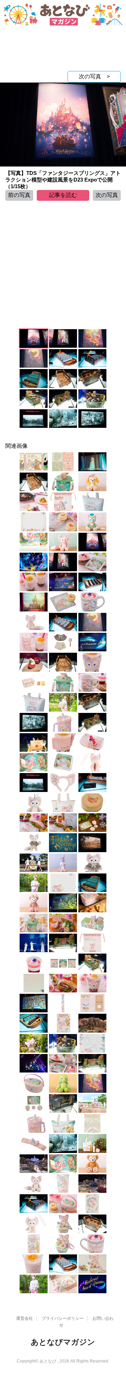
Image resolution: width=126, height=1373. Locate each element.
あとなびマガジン (63, 1342)
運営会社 (24, 1318)
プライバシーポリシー (63, 1318)
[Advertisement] (63, 50)
